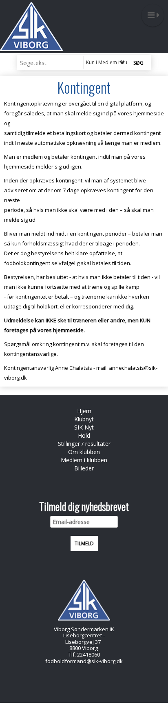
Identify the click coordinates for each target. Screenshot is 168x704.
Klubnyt (84, 419)
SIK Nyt (84, 427)
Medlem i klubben (84, 460)
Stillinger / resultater (84, 444)
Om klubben (84, 452)
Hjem (84, 411)
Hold (84, 435)
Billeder (84, 468)
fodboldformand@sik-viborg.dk (84, 661)
